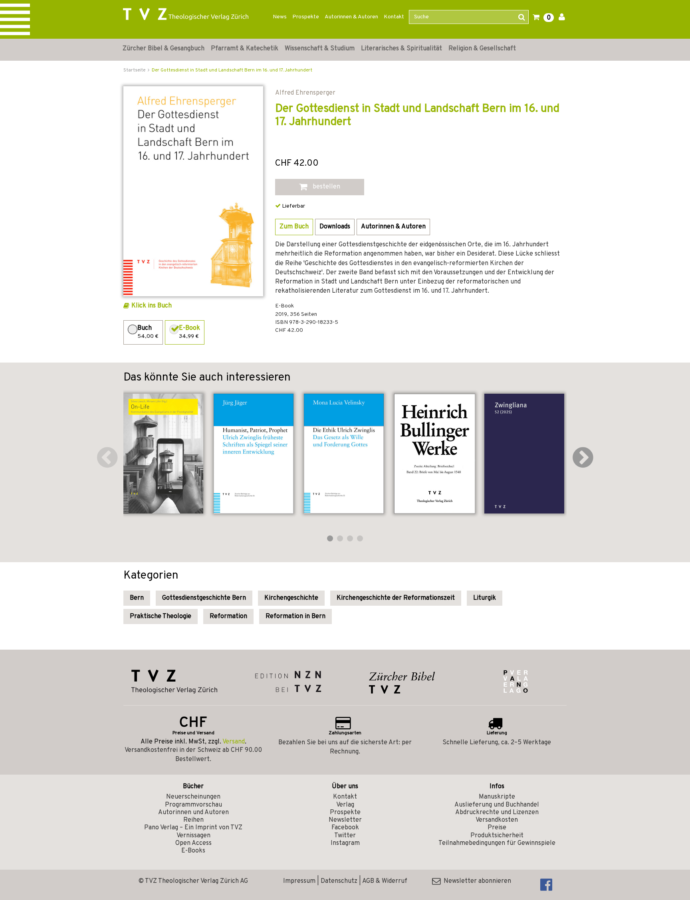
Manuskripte (497, 797)
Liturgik (484, 598)
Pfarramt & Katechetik (244, 49)
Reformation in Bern (295, 616)
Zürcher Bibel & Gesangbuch (163, 49)
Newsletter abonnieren (475, 881)
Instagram (345, 843)
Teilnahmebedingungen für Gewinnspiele (496, 843)
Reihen (193, 820)
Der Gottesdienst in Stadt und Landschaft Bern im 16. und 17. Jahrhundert (232, 70)
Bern (137, 598)
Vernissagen (193, 836)
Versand (233, 742)
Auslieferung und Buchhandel (496, 805)
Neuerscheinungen (193, 797)
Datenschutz (339, 881)
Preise (497, 828)
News (280, 17)
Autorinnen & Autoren (351, 17)
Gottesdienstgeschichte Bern (204, 598)
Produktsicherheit (496, 836)
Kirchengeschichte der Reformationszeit (396, 598)
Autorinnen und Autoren (193, 813)
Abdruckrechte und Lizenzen (497, 813)
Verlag (345, 805)
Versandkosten (497, 820)
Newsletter (345, 820)
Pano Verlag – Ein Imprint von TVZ (193, 828)
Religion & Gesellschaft (482, 49)
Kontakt (394, 17)
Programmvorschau (193, 805)
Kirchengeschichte (291, 598)
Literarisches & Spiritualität (401, 49)
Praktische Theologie (160, 616)
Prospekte (305, 17)
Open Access (193, 843)
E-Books (193, 851)
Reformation (228, 616)
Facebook (345, 828)
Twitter (345, 836)
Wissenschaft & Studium (320, 49)
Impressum (299, 881)
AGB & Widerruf (384, 881)
